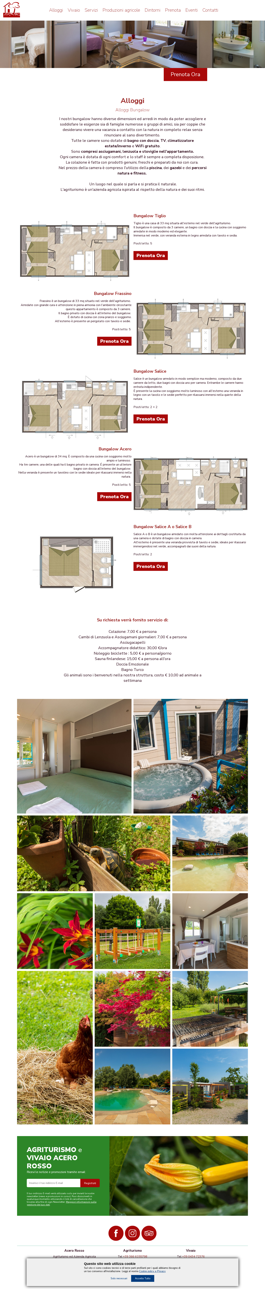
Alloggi (56, 10)
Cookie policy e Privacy (152, 1271)
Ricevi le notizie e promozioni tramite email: (56, 1172)
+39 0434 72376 (193, 1256)
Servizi (91, 10)
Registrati (90, 1183)
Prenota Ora (185, 74)
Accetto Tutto (142, 1278)
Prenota (173, 10)
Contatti (210, 10)
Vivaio (74, 10)
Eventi (191, 10)
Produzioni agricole (121, 10)
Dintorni (152, 10)
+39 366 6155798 (135, 1256)
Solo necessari (119, 1278)
